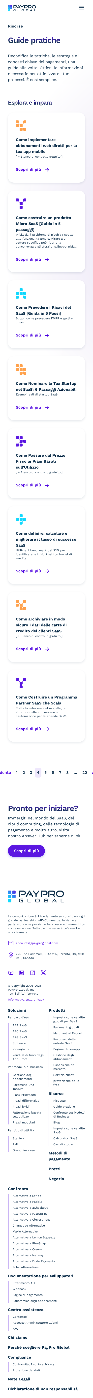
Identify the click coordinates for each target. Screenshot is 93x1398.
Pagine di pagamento (28, 1295)
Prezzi (55, 1169)
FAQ (15, 1328)
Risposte (59, 1100)
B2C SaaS (20, 1031)
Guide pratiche (64, 1106)
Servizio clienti (63, 1075)
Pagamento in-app (66, 1049)
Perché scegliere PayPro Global (38, 1347)
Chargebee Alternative (29, 1225)
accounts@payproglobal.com (37, 943)
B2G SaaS (20, 1037)
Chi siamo (18, 1337)
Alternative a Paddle (27, 1201)
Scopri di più (29, 169)
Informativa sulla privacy (26, 999)
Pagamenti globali (66, 1027)
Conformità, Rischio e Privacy (34, 1364)
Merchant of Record (67, 1033)
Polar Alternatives (25, 1267)
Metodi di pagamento (59, 1156)
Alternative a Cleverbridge (32, 1219)
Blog (56, 1122)
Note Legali (19, 1379)
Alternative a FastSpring (30, 1213)
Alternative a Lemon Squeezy (34, 1237)
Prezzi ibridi (21, 1106)
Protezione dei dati (26, 1370)
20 (84, 772)
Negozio (56, 1178)
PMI (15, 1144)
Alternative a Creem (27, 1249)
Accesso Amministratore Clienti (35, 1322)
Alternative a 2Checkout (30, 1207)
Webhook (19, 1289)
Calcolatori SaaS (65, 1138)
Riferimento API (24, 1283)
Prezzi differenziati (26, 1100)
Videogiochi (21, 1049)
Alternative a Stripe (27, 1196)
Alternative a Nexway (28, 1255)
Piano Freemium (24, 1094)
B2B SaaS (20, 1025)
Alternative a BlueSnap (29, 1243)
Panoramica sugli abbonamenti (35, 1301)
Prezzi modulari (24, 1122)
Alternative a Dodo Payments (34, 1261)
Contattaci (20, 1316)
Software (19, 1043)
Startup (18, 1138)
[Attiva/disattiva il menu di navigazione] (81, 7)
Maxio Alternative (25, 1231)
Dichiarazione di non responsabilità (43, 1389)
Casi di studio (63, 1144)
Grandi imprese (24, 1150)
